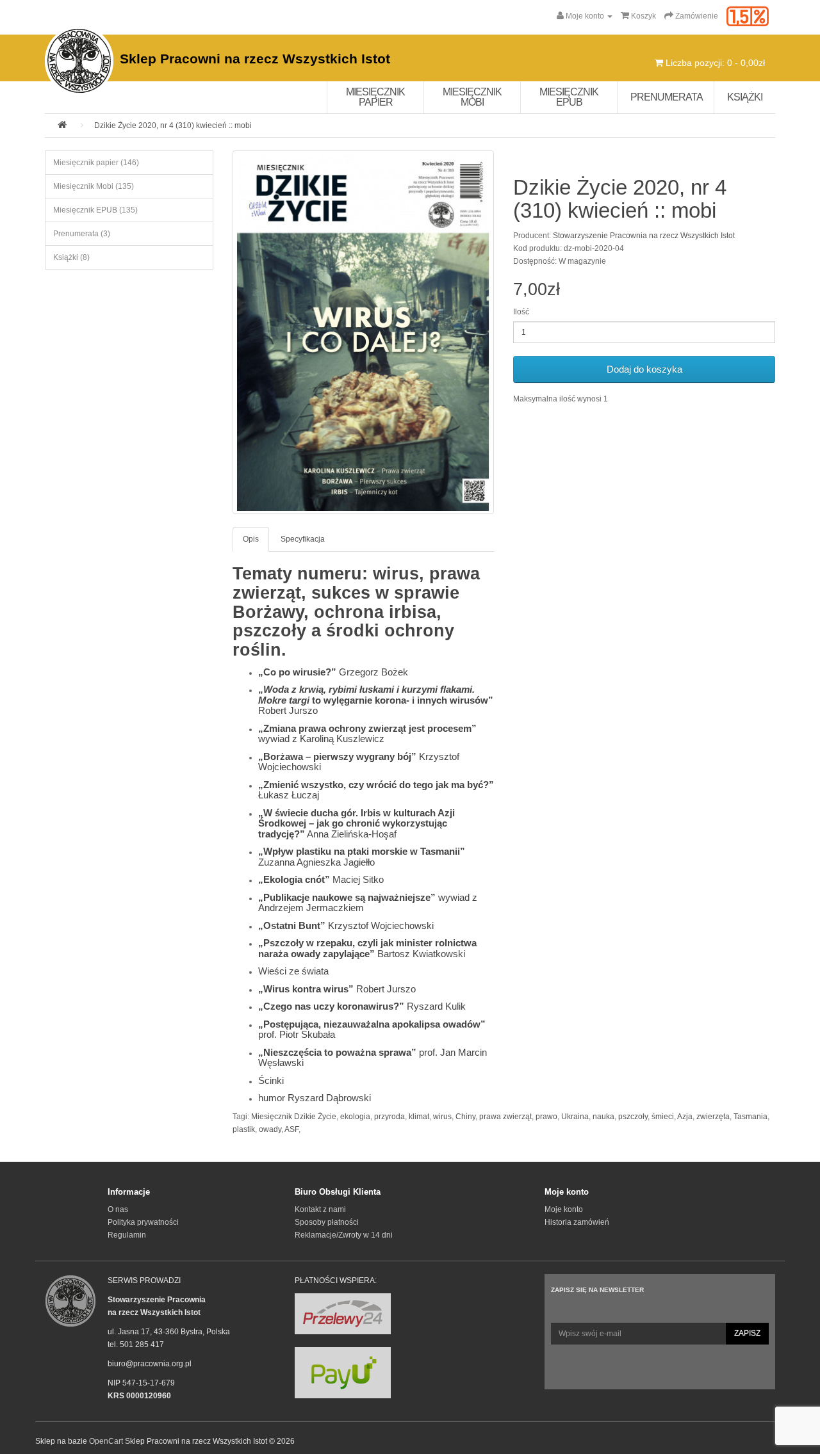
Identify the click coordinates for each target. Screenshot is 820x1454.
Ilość (521, 311)
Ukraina (575, 1116)
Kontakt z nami (320, 1209)
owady (270, 1129)
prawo (546, 1116)
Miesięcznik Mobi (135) (93, 186)
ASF (291, 1129)
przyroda (389, 1116)
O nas (118, 1209)
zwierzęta (713, 1116)
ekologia (355, 1116)
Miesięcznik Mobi (472, 97)
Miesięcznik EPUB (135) (95, 210)
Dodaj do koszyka (644, 369)
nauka (603, 1116)
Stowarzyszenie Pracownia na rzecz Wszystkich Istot (644, 235)
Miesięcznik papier (375, 97)
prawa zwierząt (505, 1116)
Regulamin (127, 1235)
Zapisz (747, 1333)
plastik (244, 1129)
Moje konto (564, 1209)
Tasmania (750, 1116)
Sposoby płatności (327, 1222)
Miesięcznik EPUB (568, 97)
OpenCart (106, 1441)
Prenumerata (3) (81, 233)
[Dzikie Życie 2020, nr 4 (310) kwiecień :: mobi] (364, 332)
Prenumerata (666, 97)
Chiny (465, 1116)
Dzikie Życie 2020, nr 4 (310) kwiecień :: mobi (173, 125)
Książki (744, 97)
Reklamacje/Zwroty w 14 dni (344, 1235)
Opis (251, 539)
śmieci (663, 1116)
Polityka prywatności (143, 1222)
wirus (442, 1116)
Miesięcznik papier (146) (96, 162)
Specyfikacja (303, 539)
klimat (419, 1116)
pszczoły (633, 1116)
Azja (685, 1116)
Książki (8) (71, 257)
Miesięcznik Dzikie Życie (293, 1116)
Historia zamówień (577, 1222)
